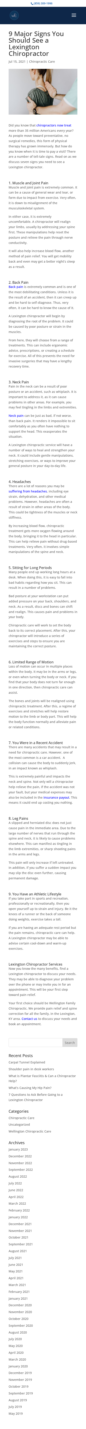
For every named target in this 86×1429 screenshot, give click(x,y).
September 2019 (21, 1393)
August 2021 (18, 1251)
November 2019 (20, 1380)
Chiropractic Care (42, 61)
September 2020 (21, 1325)
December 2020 (20, 1305)
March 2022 (17, 1203)
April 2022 (16, 1197)
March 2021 (17, 1285)
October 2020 (18, 1319)
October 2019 (18, 1386)
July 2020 (15, 1339)
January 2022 (18, 1217)
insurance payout (56, 797)
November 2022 (20, 1163)
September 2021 (21, 1244)
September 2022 (21, 1169)
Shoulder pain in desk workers (31, 1069)
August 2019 (18, 1400)
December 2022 (20, 1156)
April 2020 (16, 1352)
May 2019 (16, 1413)
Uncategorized (19, 1124)
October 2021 (18, 1237)
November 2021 (20, 1231)
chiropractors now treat (53, 125)
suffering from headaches (28, 491)
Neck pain (16, 416)
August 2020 (18, 1332)
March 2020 (17, 1359)
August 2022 (18, 1176)
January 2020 (18, 1366)
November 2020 (20, 1312)
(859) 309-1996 (43, 3)
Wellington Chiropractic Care (30, 1131)
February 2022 (19, 1210)
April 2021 (16, 1278)
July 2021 (15, 1258)
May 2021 (16, 1271)
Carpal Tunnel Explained (27, 1062)
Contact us (29, 1019)
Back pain (16, 287)
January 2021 (18, 1298)
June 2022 (16, 1190)
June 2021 (16, 1264)
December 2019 (20, 1373)
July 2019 (15, 1407)
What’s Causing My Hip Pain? (30, 1088)
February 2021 (19, 1292)
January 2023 (18, 1149)
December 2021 (20, 1224)
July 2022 (15, 1183)
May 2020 (16, 1346)
